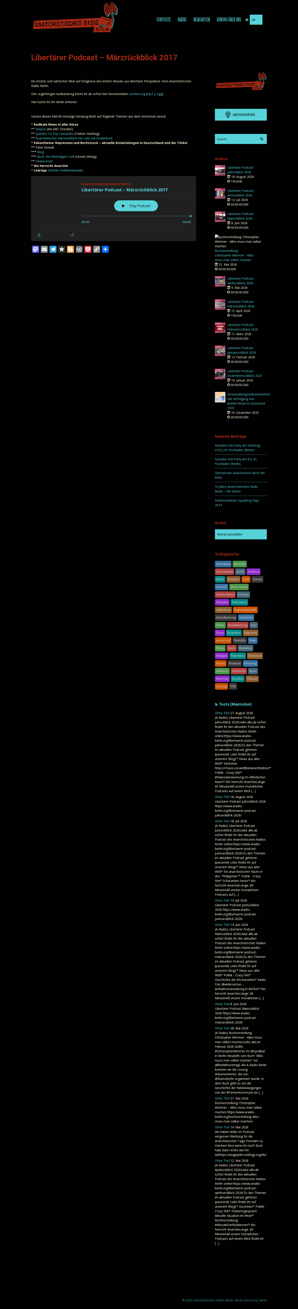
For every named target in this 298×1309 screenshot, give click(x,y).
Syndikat (237, 678)
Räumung (250, 663)
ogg (159, 94)
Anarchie (239, 564)
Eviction (243, 594)
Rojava (220, 663)
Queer (231, 648)
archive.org (137, 94)
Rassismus (245, 648)
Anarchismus (224, 571)
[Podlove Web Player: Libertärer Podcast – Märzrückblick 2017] (113, 208)
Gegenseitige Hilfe (245, 610)
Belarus (41, 129)
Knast (220, 633)
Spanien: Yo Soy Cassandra (55, 134)
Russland (234, 663)
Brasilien (233, 579)
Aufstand (253, 571)
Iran (254, 625)
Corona (257, 579)
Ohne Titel (222, 713)
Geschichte (246, 617)
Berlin (220, 579)
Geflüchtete (223, 610)
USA (233, 686)
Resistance (255, 656)
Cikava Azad (44, 161)
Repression (238, 656)
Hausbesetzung (237, 625)
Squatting (222, 678)
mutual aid (223, 640)
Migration (250, 633)
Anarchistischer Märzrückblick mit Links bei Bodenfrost (74, 138)
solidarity (222, 671)
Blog (40, 152)
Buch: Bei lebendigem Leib (56, 156)
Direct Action (239, 587)
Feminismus (239, 602)
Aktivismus (223, 564)
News (252, 640)
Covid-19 (221, 587)
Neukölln (240, 640)
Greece (220, 625)
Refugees (221, 656)
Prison (220, 648)
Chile (246, 579)
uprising (221, 686)
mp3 (150, 94)
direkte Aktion (225, 594)
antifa (240, 571)
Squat (253, 671)
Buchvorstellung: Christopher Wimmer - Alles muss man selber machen (234, 255)
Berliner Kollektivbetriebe (65, 170)
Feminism (222, 602)
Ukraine (252, 678)
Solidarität (239, 671)
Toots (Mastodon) (235, 704)
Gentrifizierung (226, 617)
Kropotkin (233, 633)
